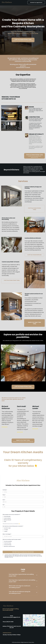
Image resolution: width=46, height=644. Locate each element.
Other (5, 521)
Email (4, 499)
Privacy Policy (31, 642)
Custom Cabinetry (7, 518)
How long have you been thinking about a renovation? (13, 526)
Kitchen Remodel (7, 516)
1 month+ (5, 531)
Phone (4, 494)
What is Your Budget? (7, 534)
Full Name (5, 489)
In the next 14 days (7, 542)
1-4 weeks (6, 529)
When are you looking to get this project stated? (12, 539)
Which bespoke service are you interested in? (11, 514)
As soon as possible (8, 541)
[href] (34, 620)
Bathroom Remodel (7, 519)
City (4, 504)
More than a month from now (9, 546)
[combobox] (23, 536)
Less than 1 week (7, 527)
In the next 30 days (7, 544)
